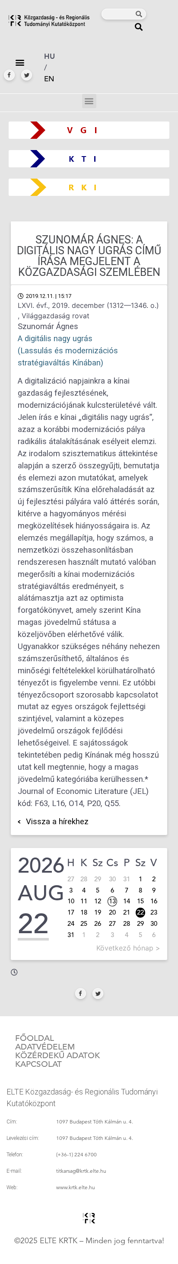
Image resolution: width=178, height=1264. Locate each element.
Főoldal (34, 1038)
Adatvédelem (45, 1047)
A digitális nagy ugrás (55, 338)
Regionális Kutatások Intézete (92, 187)
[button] (139, 26)
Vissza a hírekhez (57, 821)
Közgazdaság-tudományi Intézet (89, 158)
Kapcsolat (38, 1064)
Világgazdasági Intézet (85, 130)
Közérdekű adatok (57, 1055)
